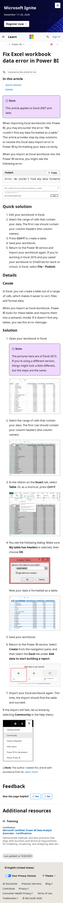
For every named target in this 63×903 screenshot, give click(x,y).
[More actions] (57, 44)
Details (9, 89)
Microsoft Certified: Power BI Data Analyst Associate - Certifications (27, 832)
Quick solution (13, 85)
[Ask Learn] (51, 44)
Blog (48, 883)
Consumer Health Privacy (17, 893)
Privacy (23, 888)
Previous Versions (31, 883)
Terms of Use (44, 893)
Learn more (31, 771)
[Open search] (47, 37)
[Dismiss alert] (57, 5)
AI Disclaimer (10, 883)
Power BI (17, 44)
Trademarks (9, 898)
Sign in (56, 36)
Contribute (9, 888)
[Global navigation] (3, 37)
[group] (31, 179)
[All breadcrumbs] (6, 44)
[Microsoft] (31, 37)
